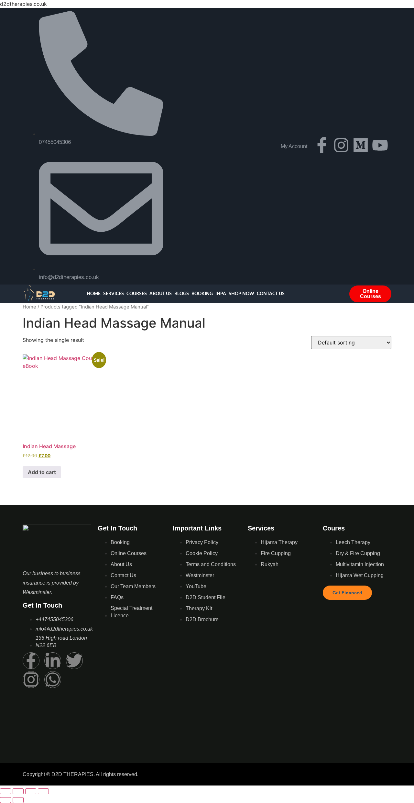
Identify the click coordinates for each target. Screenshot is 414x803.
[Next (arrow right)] (18, 800)
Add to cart (42, 472)
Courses (136, 294)
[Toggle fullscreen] (18, 791)
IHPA (220, 294)
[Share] (30, 791)
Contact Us (271, 294)
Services (113, 294)
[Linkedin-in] (52, 660)
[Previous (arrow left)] (5, 800)
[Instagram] (341, 145)
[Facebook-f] (322, 145)
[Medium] (361, 145)
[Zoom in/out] (5, 791)
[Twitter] (74, 660)
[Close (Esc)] (43, 791)
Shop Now (241, 294)
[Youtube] (380, 145)
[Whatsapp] (52, 679)
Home (94, 294)
